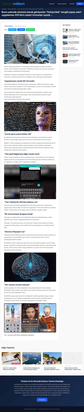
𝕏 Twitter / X (12, 29)
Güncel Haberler (62, 3)
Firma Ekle (42, 399)
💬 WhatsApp (30, 29)
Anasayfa (51, 3)
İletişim (80, 3)
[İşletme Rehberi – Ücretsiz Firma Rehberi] (13, 4)
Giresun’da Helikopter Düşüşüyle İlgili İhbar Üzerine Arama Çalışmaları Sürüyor (73, 43)
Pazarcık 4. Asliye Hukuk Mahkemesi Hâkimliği (74, 30)
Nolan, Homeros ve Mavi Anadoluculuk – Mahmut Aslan (70, 48)
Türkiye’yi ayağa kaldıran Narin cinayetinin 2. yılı (74, 55)
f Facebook (21, 29)
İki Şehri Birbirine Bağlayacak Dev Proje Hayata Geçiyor (73, 37)
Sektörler (72, 3)
